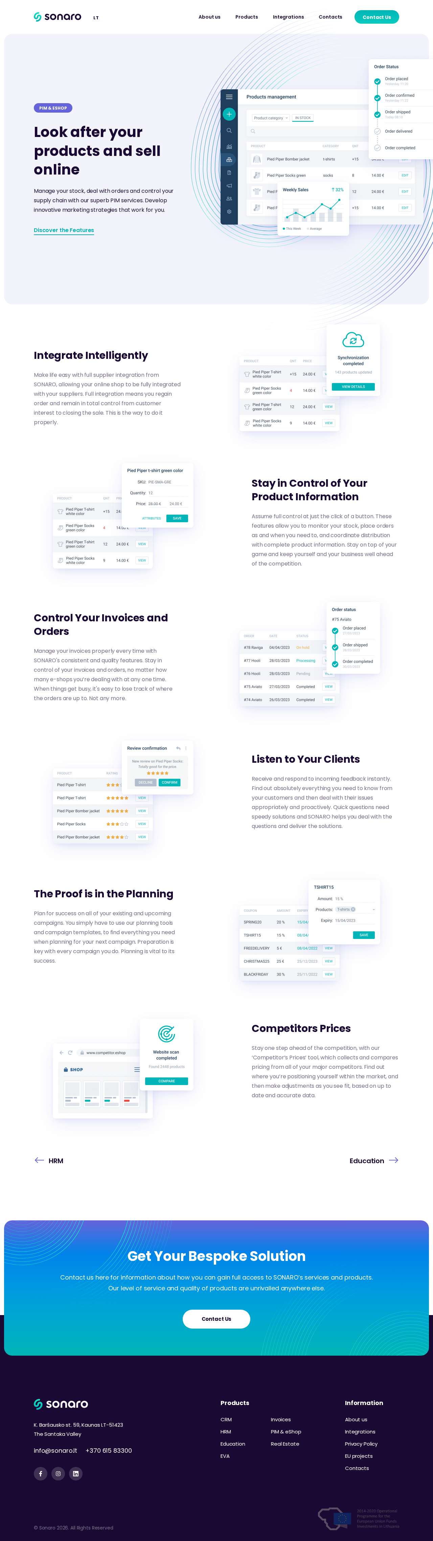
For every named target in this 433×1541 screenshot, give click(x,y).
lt (96, 18)
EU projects (359, 1455)
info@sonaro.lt (55, 1450)
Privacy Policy (361, 1443)
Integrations (288, 17)
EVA (225, 1455)
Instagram (58, 1473)
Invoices (281, 1419)
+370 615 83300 (108, 1450)
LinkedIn (76, 1473)
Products (246, 17)
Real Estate (285, 1443)
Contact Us (377, 17)
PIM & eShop (286, 1431)
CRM (226, 1419)
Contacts (330, 17)
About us (210, 17)
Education (233, 1443)
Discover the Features (64, 230)
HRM (226, 1431)
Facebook (40, 1473)
